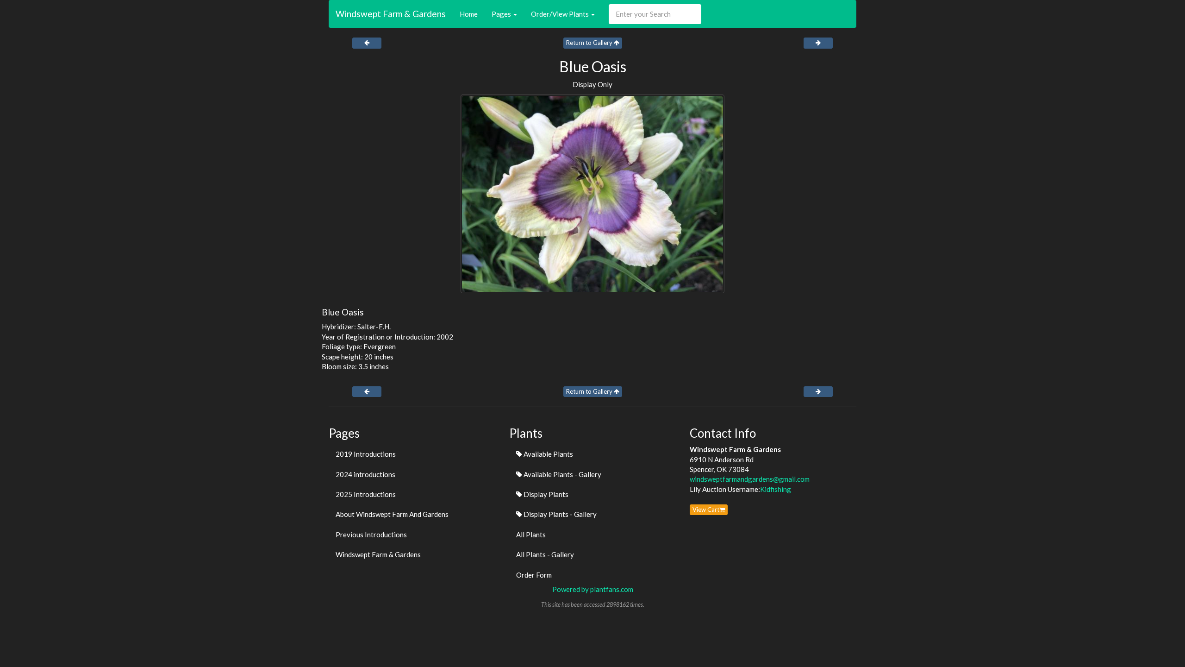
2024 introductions (365, 474)
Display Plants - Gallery (559, 514)
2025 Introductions (366, 494)
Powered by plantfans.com (592, 589)
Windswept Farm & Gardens (391, 13)
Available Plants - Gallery (561, 474)
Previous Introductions (371, 534)
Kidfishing (775, 489)
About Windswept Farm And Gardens (392, 514)
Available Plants (547, 454)
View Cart (705, 509)
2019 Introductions (366, 454)
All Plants (531, 534)
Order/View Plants (560, 14)
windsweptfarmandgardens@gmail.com (750, 479)
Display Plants (545, 494)
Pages (502, 14)
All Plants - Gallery (545, 554)
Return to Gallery (590, 42)
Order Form (534, 575)
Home (469, 14)
